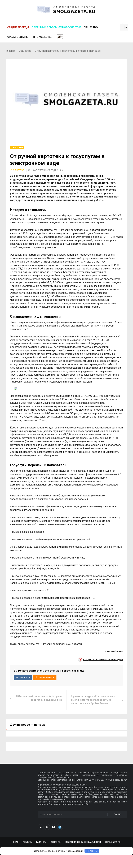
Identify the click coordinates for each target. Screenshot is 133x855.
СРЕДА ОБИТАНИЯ (18, 36)
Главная (10, 50)
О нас (15, 842)
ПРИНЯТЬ (91, 851)
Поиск (117, 814)
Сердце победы (18, 27)
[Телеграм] (60, 827)
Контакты (56, 842)
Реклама (27, 842)
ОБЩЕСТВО (90, 27)
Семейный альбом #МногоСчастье (56, 27)
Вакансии (41, 842)
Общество (25, 50)
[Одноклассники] (47, 827)
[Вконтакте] (41, 827)
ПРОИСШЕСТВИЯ (43, 36)
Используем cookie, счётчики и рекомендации (58, 851)
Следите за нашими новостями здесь (103, 659)
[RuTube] (53, 827)
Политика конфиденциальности (83, 842)
